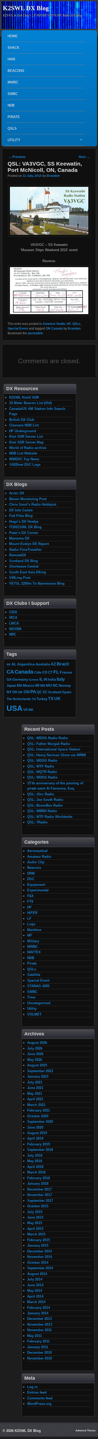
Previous (17, 157)
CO (44, 672)
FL (56, 672)
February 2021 (38, 1110)
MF (29, 935)
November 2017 (39, 1195)
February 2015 (38, 1240)
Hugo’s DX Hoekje (23, 521)
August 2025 (37, 1065)
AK (9, 664)
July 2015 (34, 1212)
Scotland (54, 692)
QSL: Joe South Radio (45, 800)
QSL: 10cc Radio (40, 794)
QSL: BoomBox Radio (45, 805)
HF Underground (22, 431)
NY (9, 692)
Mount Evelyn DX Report (29, 544)
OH (14, 692)
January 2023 (37, 1076)
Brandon (53, 176)
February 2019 (38, 1144)
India (52, 679)
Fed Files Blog (21, 516)
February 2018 (38, 1178)
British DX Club (21, 420)
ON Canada (54, 328)
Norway (65, 685)
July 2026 (34, 1048)
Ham (11, 59)
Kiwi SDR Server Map (26, 442)
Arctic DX (16, 493)
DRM (31, 873)
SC (45, 692)
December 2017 (39, 1189)
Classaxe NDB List (24, 425)
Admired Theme (86, 1430)
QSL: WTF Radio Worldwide (49, 817)
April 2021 (35, 1099)
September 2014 (40, 1268)
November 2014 (39, 1257)
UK (57, 698)
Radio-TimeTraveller (25, 550)
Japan (11, 685)
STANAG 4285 (38, 986)
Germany (20, 679)
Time (31, 997)
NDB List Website (23, 453)
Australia (43, 664)
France (66, 672)
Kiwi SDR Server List (26, 436)
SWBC (13, 94)
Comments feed (40, 1398)
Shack (13, 48)
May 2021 (34, 1094)
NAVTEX (34, 952)
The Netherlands (19, 699)
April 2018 (35, 1167)
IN (45, 679)
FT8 (30, 901)
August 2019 (37, 1133)
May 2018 (34, 1161)
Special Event (18, 328)
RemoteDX (17, 555)
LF (29, 918)
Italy (61, 679)
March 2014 (36, 1302)
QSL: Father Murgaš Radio (48, 744)
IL (41, 679)
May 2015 (34, 1223)
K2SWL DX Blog (26, 8)
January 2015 (37, 1245)
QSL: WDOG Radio (42, 761)
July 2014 (34, 1279)
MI (37, 685)
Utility (12, 141)
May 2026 (34, 1060)
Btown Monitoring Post (28, 499)
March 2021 (36, 1105)
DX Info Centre (21, 510)
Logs (31, 924)
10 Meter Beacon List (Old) (30, 403)
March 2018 (36, 1172)
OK (20, 692)
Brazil (63, 663)
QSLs (12, 128)
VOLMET (34, 1014)
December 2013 (39, 1319)
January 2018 (37, 1184)
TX (51, 698)
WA (30, 709)
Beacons (16, 71)
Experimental (38, 890)
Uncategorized (38, 1003)
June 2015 (35, 1217)
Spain (66, 692)
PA (33, 691)
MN (42, 685)
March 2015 (36, 1234)
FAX (30, 896)
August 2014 (37, 1274)
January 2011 (37, 1347)
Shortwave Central (24, 566)
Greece (34, 679)
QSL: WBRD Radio (42, 811)
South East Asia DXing (27, 572)
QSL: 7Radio (37, 822)
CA (10, 672)
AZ (53, 664)
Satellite (33, 975)
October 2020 (37, 1116)
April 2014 (35, 1296)
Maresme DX (19, 538)
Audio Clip (35, 862)
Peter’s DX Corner (23, 533)
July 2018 (34, 1155)
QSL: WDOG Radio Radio (47, 738)
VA (25, 710)
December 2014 (39, 1251)
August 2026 (37, 1043)
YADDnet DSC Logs (25, 465)
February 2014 (38, 1308)
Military (33, 941)
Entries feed (37, 1392)
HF (69, 324)
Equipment (36, 885)
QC (39, 692)
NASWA (15, 629)
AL (13, 664)
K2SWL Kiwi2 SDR (24, 397)
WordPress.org (39, 1404)
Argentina (26, 664)
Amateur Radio (54, 324)
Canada (24, 672)
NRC (12, 634)
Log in (32, 1387)
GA (9, 679)
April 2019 (35, 1138)
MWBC (13, 82)
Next (84, 157)
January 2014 (37, 1313)
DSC (30, 879)
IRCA (13, 618)
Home (13, 36)
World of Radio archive (27, 448)
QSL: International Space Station (53, 749)
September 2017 (40, 1201)
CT (50, 672)
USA (14, 708)
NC (55, 685)
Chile (38, 672)
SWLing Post (19, 578)
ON (27, 692)
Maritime (34, 930)
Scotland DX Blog (23, 561)
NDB (11, 105)
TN (34, 699)
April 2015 (35, 1229)
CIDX (13, 612)
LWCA (14, 623)
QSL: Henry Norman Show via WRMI (56, 755)
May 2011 (34, 1336)
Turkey (42, 699)
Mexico (28, 685)
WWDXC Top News (24, 459)
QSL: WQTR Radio (42, 772)
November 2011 (39, 1330)
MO (49, 685)
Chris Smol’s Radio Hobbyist (32, 504)
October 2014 (37, 1263)
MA (19, 685)
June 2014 (35, 1285)
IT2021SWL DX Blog (25, 527)
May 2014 (34, 1291)
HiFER (32, 913)
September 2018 (40, 1150)
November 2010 (39, 1358)
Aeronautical (37, 851)
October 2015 (37, 1206)
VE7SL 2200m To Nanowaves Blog (37, 583)
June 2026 (35, 1054)
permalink (35, 333)
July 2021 (34, 1082)
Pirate (14, 117)
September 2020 (40, 1122)
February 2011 (38, 1341)
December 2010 (39, 1353)
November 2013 (39, 1324)
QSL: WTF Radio (40, 766)
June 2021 (35, 1088)
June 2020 (35, 1127)
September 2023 (40, 1071)
